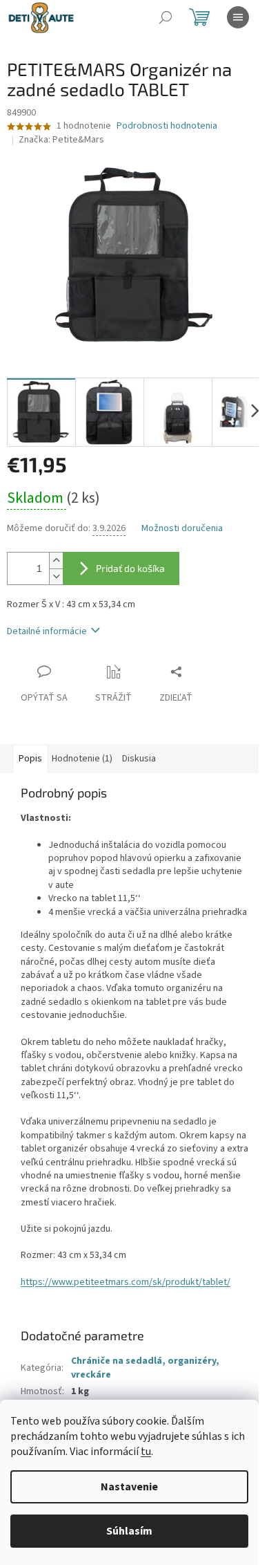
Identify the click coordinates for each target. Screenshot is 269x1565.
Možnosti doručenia (182, 528)
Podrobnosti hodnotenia (167, 126)
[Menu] (238, 17)
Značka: (61, 140)
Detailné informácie (47, 631)
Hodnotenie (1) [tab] (82, 759)
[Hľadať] (165, 17)
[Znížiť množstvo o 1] (56, 576)
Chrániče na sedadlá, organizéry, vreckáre (145, 1367)
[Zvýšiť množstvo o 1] (56, 560)
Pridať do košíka (130, 568)
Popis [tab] (30, 759)
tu (146, 1451)
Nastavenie (129, 1486)
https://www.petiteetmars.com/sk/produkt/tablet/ (125, 1282)
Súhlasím (129, 1531)
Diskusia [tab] (139, 759)
